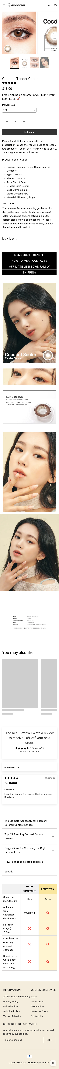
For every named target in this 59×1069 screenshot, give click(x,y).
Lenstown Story (39, 1011)
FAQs (34, 996)
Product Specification (15, 159)
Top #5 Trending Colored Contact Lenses (24, 836)
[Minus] (7, 121)
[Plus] (24, 121)
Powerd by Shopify (38, 1062)
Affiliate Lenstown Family (16, 996)
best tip (9, 871)
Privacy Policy (10, 1001)
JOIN (49, 1040)
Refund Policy (10, 1006)
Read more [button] (10, 797)
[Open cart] (55, 5)
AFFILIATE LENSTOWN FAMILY (29, 266)
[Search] (49, 5)
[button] (4, 5)
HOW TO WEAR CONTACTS (29, 260)
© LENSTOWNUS (18, 1062)
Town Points (37, 1006)
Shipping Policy (11, 1011)
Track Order (37, 1001)
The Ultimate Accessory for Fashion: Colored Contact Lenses (26, 822)
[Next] (52, 33)
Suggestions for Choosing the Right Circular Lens (25, 850)
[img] (11, 778)
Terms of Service (12, 1016)
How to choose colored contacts (24, 861)
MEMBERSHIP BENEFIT (29, 254)
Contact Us (37, 1016)
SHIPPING (29, 272)
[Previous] (6, 33)
